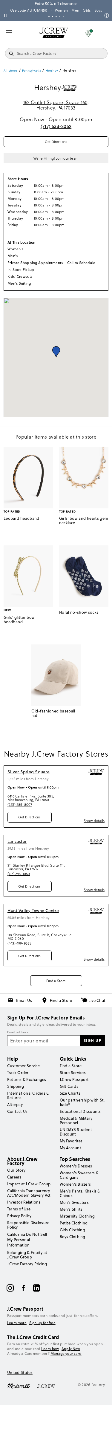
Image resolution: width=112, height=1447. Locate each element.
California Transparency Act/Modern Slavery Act (28, 1193)
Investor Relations (23, 1202)
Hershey (52, 70)
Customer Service (23, 1065)
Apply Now (71, 1348)
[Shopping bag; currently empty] (104, 32)
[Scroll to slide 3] (56, 16)
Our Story (16, 1170)
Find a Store (56, 980)
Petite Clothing (74, 1223)
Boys (98, 10)
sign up (93, 1040)
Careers (14, 1177)
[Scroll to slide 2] (52, 16)
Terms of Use (18, 1209)
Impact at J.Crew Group (28, 1184)
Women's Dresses (76, 1166)
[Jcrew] (46, 1385)
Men (75, 10)
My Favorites (71, 1141)
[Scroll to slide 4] (59, 16)
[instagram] (10, 1288)
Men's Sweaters (74, 1202)
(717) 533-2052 (56, 126)
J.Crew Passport (74, 1079)
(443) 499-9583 (19, 943)
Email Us (24, 1000)
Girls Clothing (72, 1229)
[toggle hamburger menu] (9, 32)
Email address (17, 1032)
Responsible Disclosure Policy (28, 1225)
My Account (70, 1147)
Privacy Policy (19, 1215)
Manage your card (66, 1353)
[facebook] (23, 1288)
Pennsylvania (31, 70)
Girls (87, 10)
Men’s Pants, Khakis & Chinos (80, 1193)
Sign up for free (42, 1322)
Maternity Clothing (77, 1216)
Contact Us (17, 1111)
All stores (11, 70)
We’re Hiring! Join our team (56, 158)
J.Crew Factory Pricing (27, 1263)
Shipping (15, 1086)
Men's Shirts (71, 1209)
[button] (89, 33)
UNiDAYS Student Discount (76, 1132)
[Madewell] (18, 1385)
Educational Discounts (80, 1111)
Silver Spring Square (28, 772)
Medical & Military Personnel (76, 1120)
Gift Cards (69, 1086)
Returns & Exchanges (26, 1079)
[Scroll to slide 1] (49, 16)
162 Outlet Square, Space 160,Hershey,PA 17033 (56, 105)
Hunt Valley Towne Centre (33, 910)
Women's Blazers (75, 1184)
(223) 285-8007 (19, 804)
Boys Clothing (72, 1236)
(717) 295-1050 (18, 873)
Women (61, 10)
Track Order (18, 1072)
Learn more (17, 1322)
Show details (94, 820)
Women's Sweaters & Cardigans (79, 1175)
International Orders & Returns (28, 1095)
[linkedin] (36, 1288)
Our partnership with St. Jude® (82, 1102)
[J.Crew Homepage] (53, 32)
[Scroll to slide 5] (63, 16)
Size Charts (70, 1093)
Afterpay (15, 1104)
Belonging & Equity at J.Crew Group (27, 1255)
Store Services (73, 1072)
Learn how (50, 1348)
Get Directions (56, 141)
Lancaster (17, 841)
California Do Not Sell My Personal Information (27, 1240)
